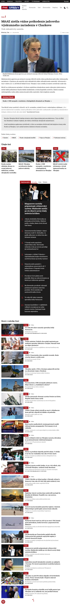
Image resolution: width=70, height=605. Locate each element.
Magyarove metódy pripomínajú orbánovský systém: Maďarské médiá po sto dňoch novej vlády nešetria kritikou (36, 208)
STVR (3, 1)
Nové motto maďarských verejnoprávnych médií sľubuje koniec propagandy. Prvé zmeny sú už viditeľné (42, 426)
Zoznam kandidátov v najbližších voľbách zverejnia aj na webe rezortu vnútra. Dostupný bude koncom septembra (36, 308)
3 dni (39, 182)
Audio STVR (45, 1)
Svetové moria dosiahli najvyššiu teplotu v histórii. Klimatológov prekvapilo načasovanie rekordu (42, 508)
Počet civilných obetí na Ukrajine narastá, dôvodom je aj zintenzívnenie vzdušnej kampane (43, 439)
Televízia (18, 1)
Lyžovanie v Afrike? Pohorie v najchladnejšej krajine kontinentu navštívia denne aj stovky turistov (36, 256)
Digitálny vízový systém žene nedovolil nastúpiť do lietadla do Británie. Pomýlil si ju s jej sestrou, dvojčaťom (42, 495)
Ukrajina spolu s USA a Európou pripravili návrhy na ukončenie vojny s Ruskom (42, 370)
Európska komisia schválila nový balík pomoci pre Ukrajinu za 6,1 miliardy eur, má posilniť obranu (42, 590)
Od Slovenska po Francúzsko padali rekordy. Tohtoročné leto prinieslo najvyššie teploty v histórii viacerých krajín (40, 536)
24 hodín (34, 182)
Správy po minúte (24, 7)
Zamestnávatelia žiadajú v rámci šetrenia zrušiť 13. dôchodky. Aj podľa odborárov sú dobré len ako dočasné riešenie (36, 234)
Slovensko (32, 7)
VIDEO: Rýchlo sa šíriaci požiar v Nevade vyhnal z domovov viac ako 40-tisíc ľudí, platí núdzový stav (42, 480)
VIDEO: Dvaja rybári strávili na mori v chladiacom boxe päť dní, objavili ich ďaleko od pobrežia (42, 411)
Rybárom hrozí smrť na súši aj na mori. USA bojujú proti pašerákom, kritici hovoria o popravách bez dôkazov (42, 522)
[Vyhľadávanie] (67, 8)
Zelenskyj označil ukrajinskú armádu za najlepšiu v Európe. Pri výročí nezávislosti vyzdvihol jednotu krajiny (42, 564)
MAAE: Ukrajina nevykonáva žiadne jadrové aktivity (25, 166)
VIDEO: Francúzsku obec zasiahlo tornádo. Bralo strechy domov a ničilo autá (42, 356)
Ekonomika (46, 7)
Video (32, 325)
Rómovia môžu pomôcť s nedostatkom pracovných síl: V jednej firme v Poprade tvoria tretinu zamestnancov (35, 267)
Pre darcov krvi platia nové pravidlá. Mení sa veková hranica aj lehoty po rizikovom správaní (37, 278)
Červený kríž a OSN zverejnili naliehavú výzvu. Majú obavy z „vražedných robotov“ (41, 384)
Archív (26, 1)
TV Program (36, 1)
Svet (39, 7)
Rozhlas (10, 1)
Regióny (55, 7)
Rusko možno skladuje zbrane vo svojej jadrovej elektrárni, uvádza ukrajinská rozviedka (8, 168)
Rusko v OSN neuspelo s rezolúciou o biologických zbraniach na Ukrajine (26, 101)
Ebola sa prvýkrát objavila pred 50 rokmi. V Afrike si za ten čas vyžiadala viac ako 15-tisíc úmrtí (42, 453)
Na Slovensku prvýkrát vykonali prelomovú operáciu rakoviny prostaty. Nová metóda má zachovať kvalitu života (36, 289)
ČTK (8, 32)
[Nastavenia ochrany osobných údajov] (3, 602)
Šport (61, 7)
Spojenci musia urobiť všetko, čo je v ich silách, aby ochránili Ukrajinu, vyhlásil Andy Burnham (43, 466)
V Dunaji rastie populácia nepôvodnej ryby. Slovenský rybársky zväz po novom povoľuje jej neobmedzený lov (36, 246)
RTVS (4, 32)
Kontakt (66, 1)
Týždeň (45, 182)
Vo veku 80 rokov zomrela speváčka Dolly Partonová (39, 329)
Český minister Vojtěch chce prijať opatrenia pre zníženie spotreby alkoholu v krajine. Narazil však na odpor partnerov (42, 343)
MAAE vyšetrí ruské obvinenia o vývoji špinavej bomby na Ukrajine (60, 167)
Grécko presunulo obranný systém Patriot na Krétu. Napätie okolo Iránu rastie (43, 397)
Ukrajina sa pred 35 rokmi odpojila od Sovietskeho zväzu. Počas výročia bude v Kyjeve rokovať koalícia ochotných (42, 578)
